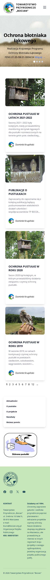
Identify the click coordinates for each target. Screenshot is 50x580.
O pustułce (11, 406)
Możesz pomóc (13, 422)
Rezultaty (10, 417)
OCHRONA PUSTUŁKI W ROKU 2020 (24, 268)
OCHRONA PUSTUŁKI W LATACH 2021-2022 (24, 115)
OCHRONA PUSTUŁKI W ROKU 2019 (24, 344)
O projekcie (11, 411)
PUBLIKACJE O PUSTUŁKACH (18, 192)
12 (32, 384)
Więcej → (40, 57)
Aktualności (11, 401)
